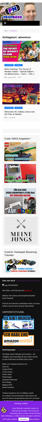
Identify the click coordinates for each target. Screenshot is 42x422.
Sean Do (5, 367)
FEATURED (9, 65)
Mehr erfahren (34, 419)
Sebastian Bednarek (9, 380)
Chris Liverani (7, 372)
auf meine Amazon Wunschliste (22, 306)
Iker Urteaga (6, 382)
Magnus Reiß (7, 385)
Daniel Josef (6, 374)
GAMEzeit (18, 65)
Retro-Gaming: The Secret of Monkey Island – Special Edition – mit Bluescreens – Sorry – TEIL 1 (19, 71)
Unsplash (13, 364)
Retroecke (18, 108)
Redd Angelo (7, 377)
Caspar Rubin (7, 369)
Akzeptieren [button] (24, 419)
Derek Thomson (8, 387)
